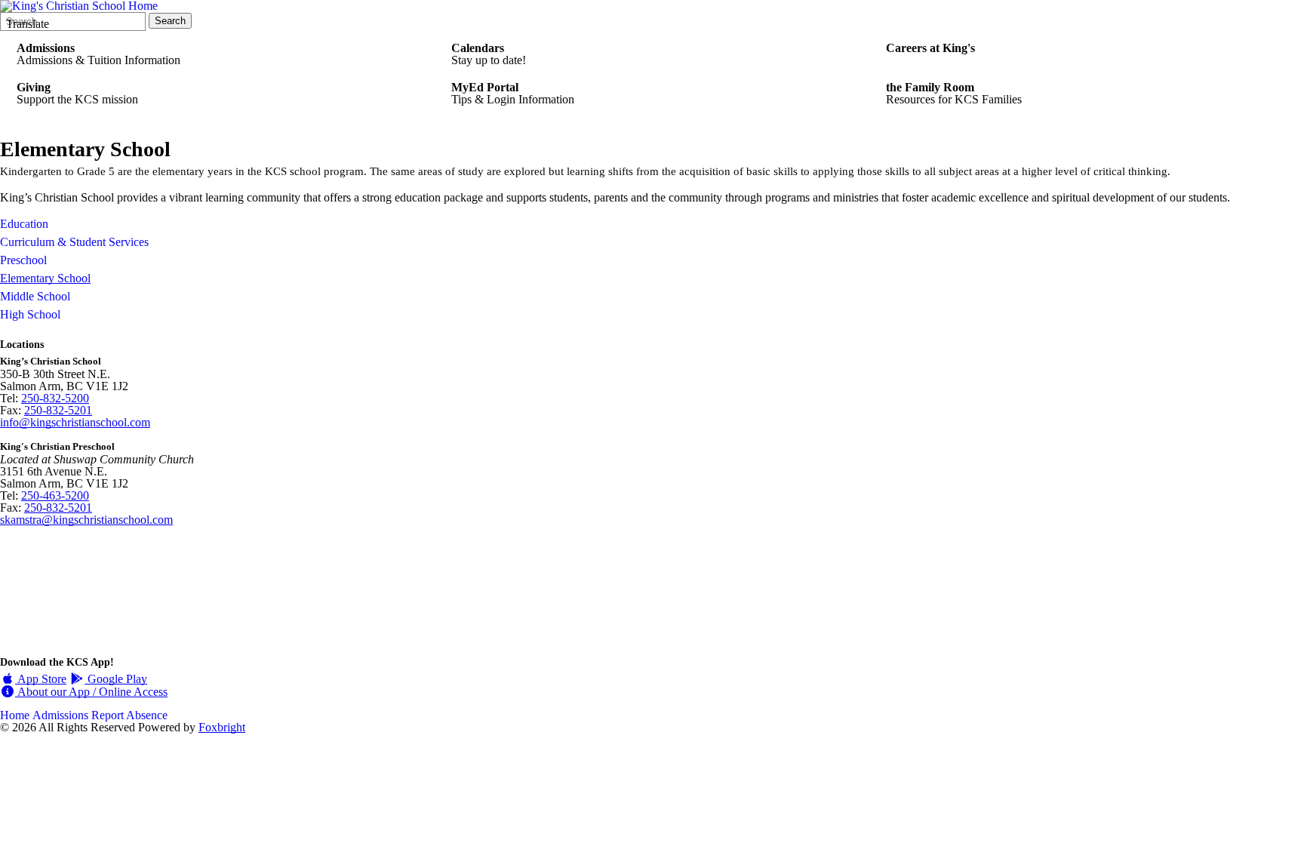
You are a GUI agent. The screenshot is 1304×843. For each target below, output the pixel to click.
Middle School (35, 296)
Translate (27, 23)
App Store (40, 678)
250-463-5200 (55, 495)
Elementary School (45, 278)
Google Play (116, 678)
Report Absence (129, 715)
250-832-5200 (55, 398)
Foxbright (221, 727)
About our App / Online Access (91, 691)
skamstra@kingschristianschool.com (86, 519)
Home (14, 715)
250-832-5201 (58, 410)
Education (24, 223)
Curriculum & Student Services (74, 241)
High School (30, 314)
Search (170, 20)
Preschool (23, 260)
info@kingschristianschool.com (75, 422)
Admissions (60, 715)
